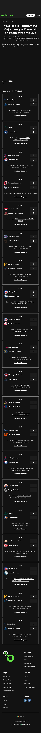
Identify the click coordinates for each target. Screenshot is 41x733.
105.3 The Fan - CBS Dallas (24, 165)
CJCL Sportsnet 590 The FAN (20, 331)
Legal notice (7, 683)
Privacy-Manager (8, 690)
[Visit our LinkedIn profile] (25, 700)
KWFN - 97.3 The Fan (24, 246)
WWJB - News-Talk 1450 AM (20, 442)
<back (4, 84)
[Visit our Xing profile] (29, 700)
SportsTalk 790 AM (24, 138)
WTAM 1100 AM (32, 193)
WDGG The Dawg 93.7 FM (20, 140)
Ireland (21, 716)
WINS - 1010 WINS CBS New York (20, 498)
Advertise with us (29, 663)
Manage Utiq (7, 687)
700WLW (20, 221)
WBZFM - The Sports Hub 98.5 (24, 440)
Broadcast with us (29, 666)
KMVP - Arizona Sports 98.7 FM (24, 219)
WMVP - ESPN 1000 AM (24, 496)
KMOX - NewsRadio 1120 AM (20, 414)
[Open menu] (38, 15)
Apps (25, 680)
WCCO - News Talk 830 (21, 248)
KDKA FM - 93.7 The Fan (20, 276)
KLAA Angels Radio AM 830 (20, 167)
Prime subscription (29, 687)
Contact (26, 676)
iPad (4, 704)
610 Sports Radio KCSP (24, 110)
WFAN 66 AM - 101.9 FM (24, 329)
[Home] (3, 21)
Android (5, 707)
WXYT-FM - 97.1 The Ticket (20, 112)
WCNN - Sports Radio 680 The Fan (20, 359)
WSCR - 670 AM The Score (20, 304)
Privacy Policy (7, 680)
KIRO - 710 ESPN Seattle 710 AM (24, 302)
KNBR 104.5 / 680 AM (20, 553)
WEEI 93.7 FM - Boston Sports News (24, 551)
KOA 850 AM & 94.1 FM (19, 193)
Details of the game (20, 115)
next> (37, 84)
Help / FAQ (27, 683)
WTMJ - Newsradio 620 (24, 357)
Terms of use (7, 676)
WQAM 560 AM (24, 385)
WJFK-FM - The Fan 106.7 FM (20, 387)
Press (25, 659)
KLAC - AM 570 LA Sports (24, 274)
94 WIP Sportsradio (24, 413)
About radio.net (28, 656)
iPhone (5, 700)
